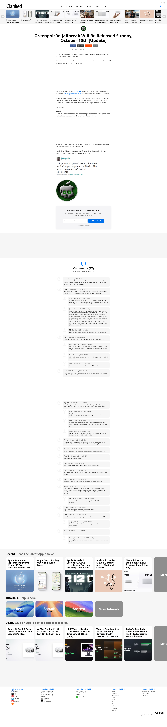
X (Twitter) (17, 694)
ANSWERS (90, 6)
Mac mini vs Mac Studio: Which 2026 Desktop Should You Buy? (71, 20)
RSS (15, 703)
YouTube (16, 701)
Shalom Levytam (91, 49)
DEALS (105, 6)
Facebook (16, 691)
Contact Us (145, 695)
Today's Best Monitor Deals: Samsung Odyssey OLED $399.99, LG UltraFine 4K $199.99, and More (107, 634)
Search (114, 710)
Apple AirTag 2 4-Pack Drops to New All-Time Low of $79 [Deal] (20, 631)
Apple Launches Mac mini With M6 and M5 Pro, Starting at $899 (116, 20)
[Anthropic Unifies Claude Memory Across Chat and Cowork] (147, 17)
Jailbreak (114, 706)
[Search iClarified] (160, 6)
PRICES (98, 6)
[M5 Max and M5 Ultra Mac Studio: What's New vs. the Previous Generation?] (102, 17)
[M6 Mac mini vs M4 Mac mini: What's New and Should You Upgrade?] (57, 17)
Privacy (161, 715)
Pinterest (16, 696)
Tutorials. (12, 598)
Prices (114, 697)
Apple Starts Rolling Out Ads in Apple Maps (27, 19)
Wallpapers (115, 695)
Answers (114, 702)
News (113, 691)
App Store (46, 698)
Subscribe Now (83, 697)
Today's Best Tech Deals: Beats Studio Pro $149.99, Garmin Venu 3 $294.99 (136, 633)
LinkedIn (16, 698)
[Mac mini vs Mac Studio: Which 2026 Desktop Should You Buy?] (72, 17)
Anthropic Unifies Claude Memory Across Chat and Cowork (146, 20)
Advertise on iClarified (148, 691)
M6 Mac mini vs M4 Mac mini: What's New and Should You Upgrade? (56, 20)
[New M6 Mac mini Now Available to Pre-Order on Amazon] (87, 17)
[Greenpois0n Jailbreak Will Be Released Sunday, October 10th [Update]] (77, 167)
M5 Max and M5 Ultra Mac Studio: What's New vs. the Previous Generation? (102, 20)
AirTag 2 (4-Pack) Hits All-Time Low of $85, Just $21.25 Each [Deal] (49, 631)
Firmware (115, 704)
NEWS (61, 6)
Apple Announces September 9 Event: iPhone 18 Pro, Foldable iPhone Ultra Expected (12, 21)
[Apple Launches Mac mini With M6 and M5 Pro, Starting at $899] (117, 17)
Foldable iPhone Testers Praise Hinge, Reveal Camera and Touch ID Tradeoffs (131, 21)
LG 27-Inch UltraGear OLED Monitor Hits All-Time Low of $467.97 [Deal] (79, 633)
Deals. (10, 623)
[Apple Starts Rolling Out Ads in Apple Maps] (27, 17)
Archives (114, 708)
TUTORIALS (69, 6)
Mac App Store (48, 701)
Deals (113, 700)
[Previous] (3, 16)
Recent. (11, 554)
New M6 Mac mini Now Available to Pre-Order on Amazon (86, 20)
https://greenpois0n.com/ (72, 94)
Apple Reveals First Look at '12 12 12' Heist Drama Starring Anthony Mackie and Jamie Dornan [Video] (42, 21)
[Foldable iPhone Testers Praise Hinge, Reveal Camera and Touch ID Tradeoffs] (132, 17)
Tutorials (114, 693)
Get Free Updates (96, 221)
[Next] (164, 16)
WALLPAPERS (80, 6)
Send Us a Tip (146, 693)
